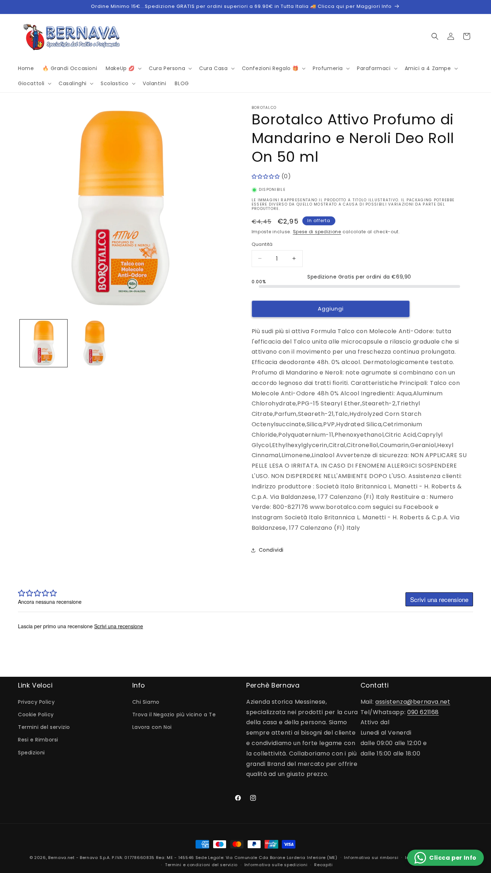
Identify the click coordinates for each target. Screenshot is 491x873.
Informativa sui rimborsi (371, 857)
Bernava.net (61, 857)
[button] (122, 68)
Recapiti (323, 865)
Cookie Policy (36, 714)
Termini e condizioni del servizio (201, 865)
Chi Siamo (146, 702)
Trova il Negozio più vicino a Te (174, 714)
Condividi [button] (271, 549)
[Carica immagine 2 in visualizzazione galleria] (94, 343)
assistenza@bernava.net (412, 702)
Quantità (262, 244)
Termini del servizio (44, 727)
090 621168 (423, 712)
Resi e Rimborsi (38, 739)
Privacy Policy (36, 702)
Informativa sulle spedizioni (276, 865)
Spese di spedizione (317, 232)
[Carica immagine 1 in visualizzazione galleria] (43, 343)
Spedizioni (31, 752)
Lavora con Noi (152, 727)
